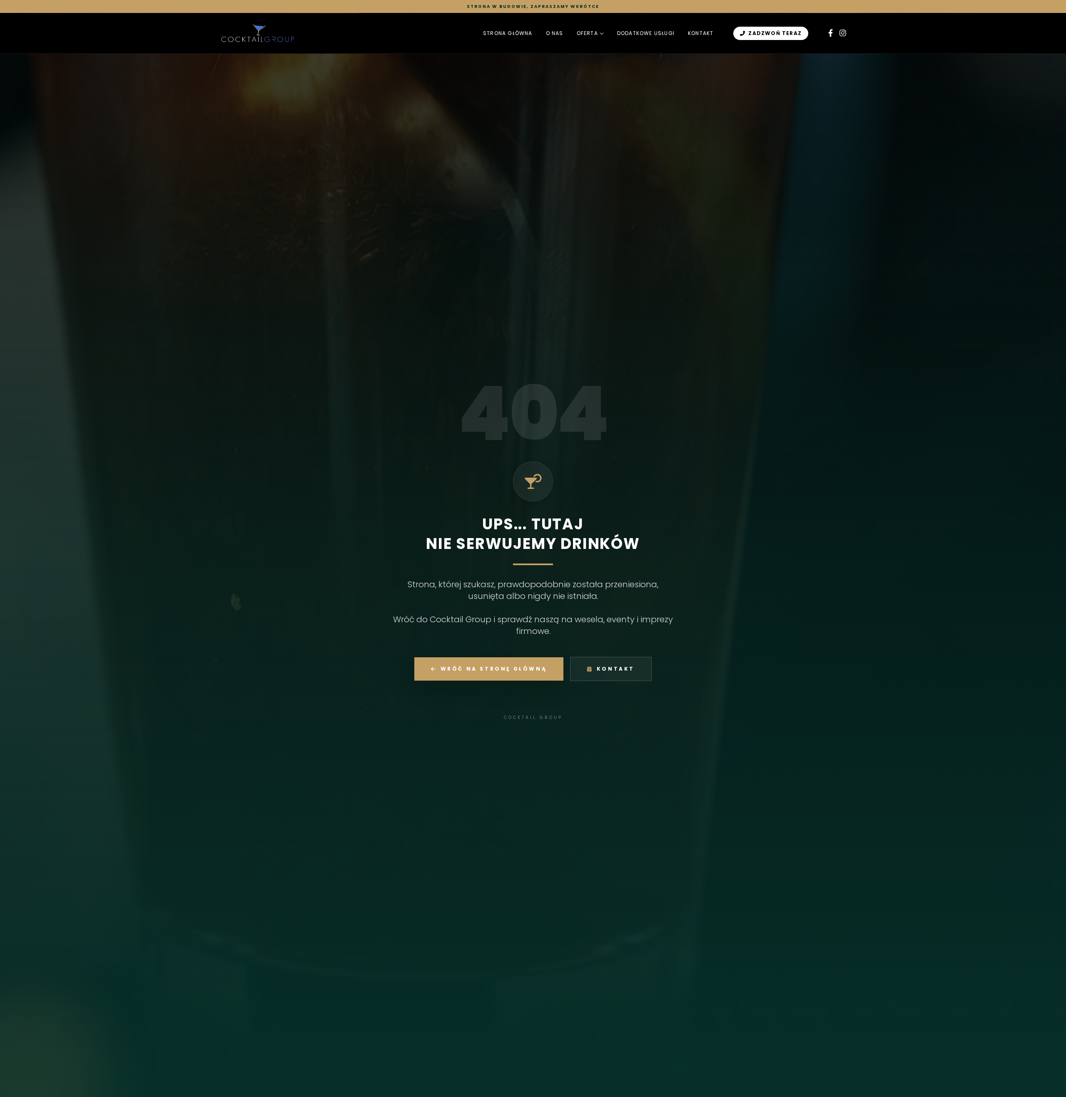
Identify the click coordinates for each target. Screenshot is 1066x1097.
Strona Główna (508, 33)
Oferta (587, 33)
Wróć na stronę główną (494, 668)
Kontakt (700, 33)
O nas (554, 33)
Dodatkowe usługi (646, 33)
